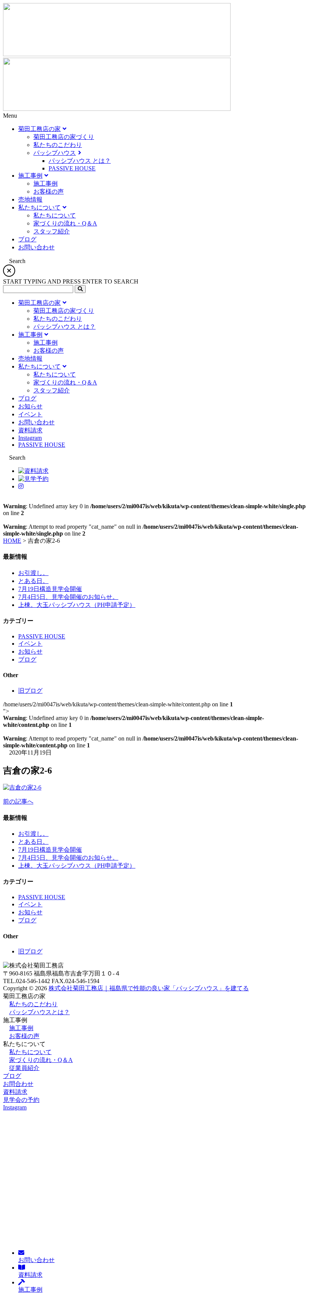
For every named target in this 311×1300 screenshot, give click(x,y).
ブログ (27, 659)
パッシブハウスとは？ (39, 1012)
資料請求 (15, 1092)
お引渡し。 (33, 573)
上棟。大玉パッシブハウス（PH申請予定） (76, 605)
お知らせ (30, 651)
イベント (30, 643)
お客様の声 (24, 1036)
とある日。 (33, 581)
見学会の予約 (21, 1100)
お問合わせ (18, 1084)
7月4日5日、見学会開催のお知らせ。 (68, 597)
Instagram (15, 1107)
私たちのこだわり (33, 1004)
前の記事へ (18, 801)
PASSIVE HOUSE (41, 636)
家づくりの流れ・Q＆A (41, 1060)
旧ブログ (30, 690)
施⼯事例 (21, 1028)
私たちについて (30, 1052)
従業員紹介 (24, 1068)
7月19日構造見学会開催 (50, 589)
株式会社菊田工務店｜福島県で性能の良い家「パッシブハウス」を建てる (149, 988)
